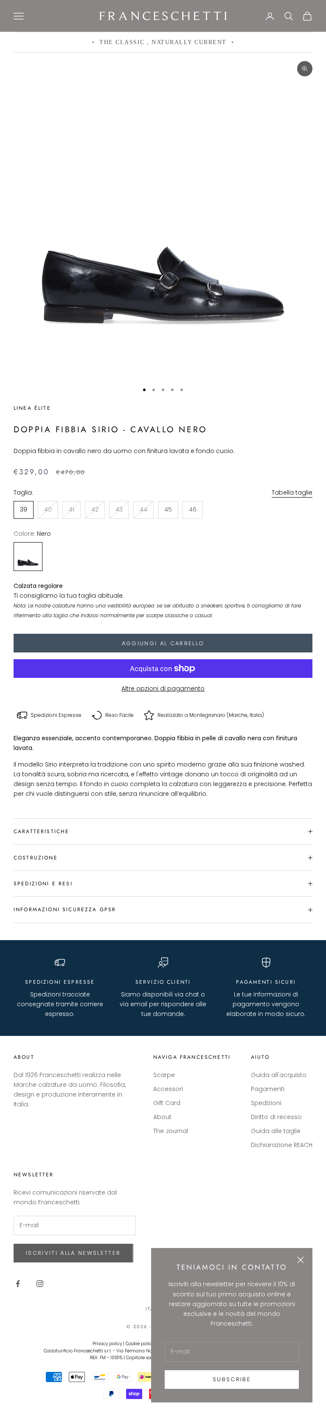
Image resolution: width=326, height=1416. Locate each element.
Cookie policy (140, 1343)
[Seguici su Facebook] (18, 1283)
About (162, 1117)
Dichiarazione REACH (281, 1145)
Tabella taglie (292, 492)
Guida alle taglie (276, 1131)
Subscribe (232, 1379)
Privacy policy (107, 1343)
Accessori (168, 1089)
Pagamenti (267, 1089)
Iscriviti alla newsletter (73, 1253)
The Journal (170, 1131)
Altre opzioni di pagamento (163, 688)
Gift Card (166, 1103)
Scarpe (164, 1075)
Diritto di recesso (276, 1117)
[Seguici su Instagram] (40, 1283)
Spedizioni (266, 1103)
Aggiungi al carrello (163, 643)
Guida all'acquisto (278, 1075)
